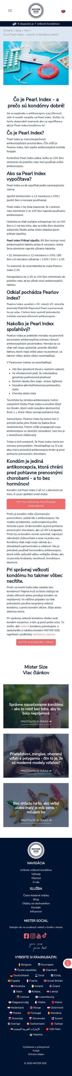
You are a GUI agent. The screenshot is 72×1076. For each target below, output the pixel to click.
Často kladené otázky (36, 895)
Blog (18, 30)
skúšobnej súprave (44, 634)
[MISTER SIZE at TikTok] (44, 935)
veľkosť (24, 626)
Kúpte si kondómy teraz (36, 642)
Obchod (36, 878)
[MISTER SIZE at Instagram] (32, 935)
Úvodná (8, 30)
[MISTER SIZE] (36, 850)
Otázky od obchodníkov (36, 903)
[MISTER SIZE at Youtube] (39, 935)
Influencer (36, 911)
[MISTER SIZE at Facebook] (26, 935)
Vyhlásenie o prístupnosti (36, 1047)
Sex (26, 30)
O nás (36, 882)
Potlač (36, 1050)
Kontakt (36, 907)
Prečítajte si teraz (35, 721)
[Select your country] (63, 10)
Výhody (36, 874)
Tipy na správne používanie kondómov (36, 504)
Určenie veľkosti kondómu (36, 870)
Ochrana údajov (36, 1054)
